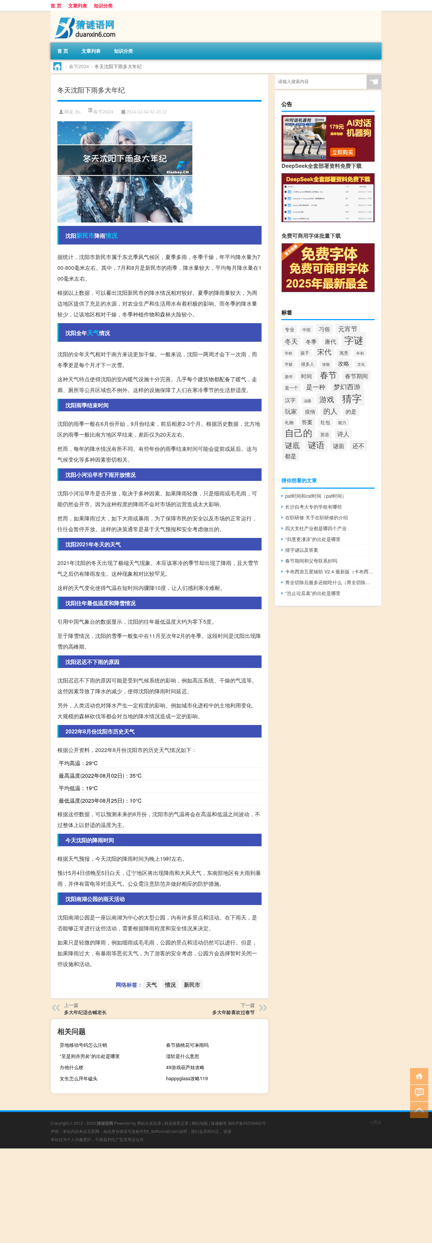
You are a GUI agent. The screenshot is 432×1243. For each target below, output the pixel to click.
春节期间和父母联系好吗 (311, 560)
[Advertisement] (202, 1195)
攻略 (343, 363)
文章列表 (77, 5)
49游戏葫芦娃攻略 (185, 1067)
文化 (361, 364)
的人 (330, 410)
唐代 (330, 341)
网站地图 (200, 1123)
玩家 (291, 411)
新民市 (85, 235)
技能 (326, 364)
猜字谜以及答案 (301, 549)
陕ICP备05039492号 (247, 1123)
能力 (342, 422)
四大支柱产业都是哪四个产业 (316, 528)
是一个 (291, 387)
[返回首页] (417, 1075)
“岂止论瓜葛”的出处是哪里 (313, 593)
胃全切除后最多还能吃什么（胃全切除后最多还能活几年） (330, 582)
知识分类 (103, 5)
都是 (290, 456)
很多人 (307, 364)
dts (77, 111)
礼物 (289, 422)
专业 (289, 329)
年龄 (289, 364)
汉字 (290, 400)
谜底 (292, 445)
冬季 (311, 341)
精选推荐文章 (176, 1123)
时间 (306, 376)
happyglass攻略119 (187, 1078)
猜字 (352, 398)
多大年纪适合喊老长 (85, 1012)
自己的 (298, 432)
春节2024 (79, 66)
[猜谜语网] (86, 13)
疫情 (310, 411)
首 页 (56, 5)
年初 (360, 353)
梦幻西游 (346, 386)
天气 (93, 332)
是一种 (315, 386)
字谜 (353, 339)
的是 (351, 411)
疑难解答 (219, 1123)
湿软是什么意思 (182, 1056)
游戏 (326, 399)
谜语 (316, 444)
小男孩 (375, 1122)
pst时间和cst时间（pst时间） (316, 495)
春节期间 (356, 375)
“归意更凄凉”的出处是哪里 (313, 539)
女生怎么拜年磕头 (79, 1078)
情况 (111, 235)
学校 (288, 353)
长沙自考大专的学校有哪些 (313, 506)
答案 (307, 421)
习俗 (324, 329)
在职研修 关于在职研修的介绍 (316, 517)
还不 (358, 445)
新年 (289, 376)
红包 (325, 422)
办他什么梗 (71, 1067)
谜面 (338, 445)
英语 (324, 434)
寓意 (344, 352)
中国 (306, 329)
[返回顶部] (417, 1109)
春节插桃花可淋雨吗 (187, 1044)
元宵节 (347, 328)
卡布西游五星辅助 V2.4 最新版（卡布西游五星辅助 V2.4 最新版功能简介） (330, 571)
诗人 (343, 434)
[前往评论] (417, 1092)
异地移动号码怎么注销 (83, 1044)
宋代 (324, 351)
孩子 (304, 353)
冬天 (291, 341)
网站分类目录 (149, 1123)
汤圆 (307, 400)
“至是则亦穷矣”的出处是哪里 (90, 1056)
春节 (328, 374)
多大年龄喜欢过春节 (233, 1012)
